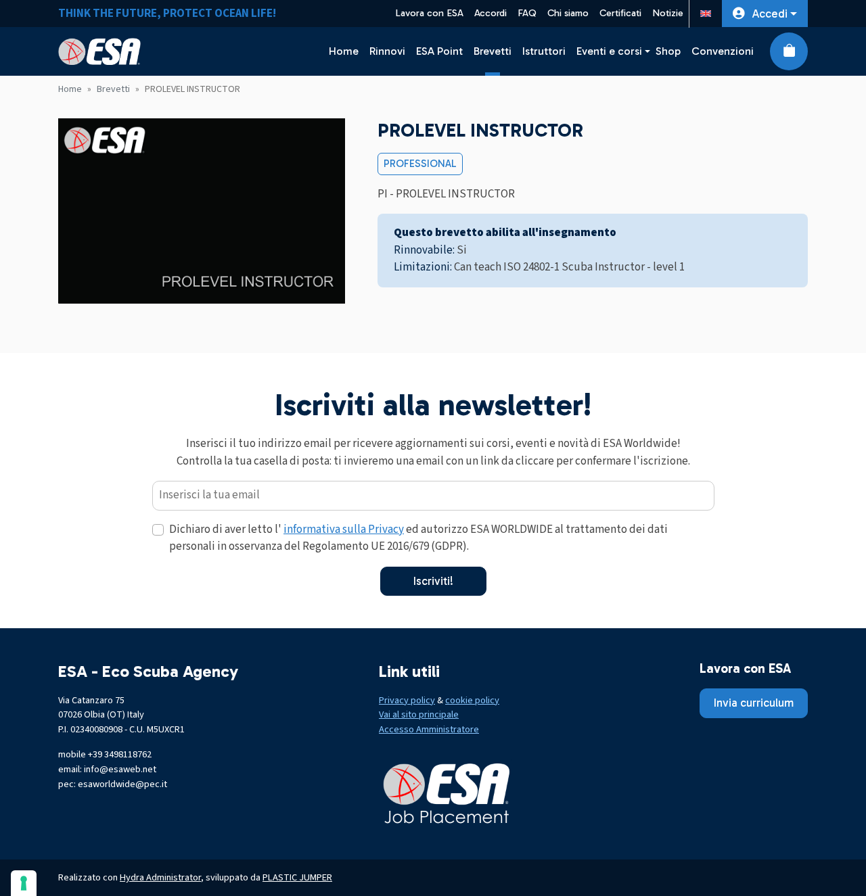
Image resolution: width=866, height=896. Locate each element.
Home (344, 51)
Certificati (620, 13)
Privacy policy (407, 700)
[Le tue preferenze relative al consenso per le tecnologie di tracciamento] (24, 883)
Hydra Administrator (160, 877)
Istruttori (544, 51)
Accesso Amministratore (429, 729)
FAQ (527, 13)
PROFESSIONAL (420, 164)
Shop (668, 51)
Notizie (667, 13)
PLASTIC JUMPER (297, 877)
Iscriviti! (433, 581)
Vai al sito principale (419, 714)
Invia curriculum (754, 702)
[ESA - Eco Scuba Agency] (99, 51)
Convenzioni (722, 51)
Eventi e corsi (609, 51)
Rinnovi (387, 51)
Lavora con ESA (429, 13)
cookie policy (472, 700)
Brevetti (492, 51)
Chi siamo (568, 13)
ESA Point (439, 51)
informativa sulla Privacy (343, 529)
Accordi (490, 13)
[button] (765, 13)
